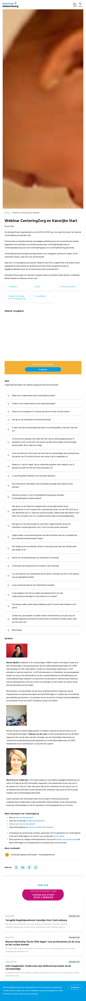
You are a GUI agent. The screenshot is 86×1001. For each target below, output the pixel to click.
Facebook (49, 827)
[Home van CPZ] (10, 5)
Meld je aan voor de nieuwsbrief (22, 824)
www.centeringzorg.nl (24, 817)
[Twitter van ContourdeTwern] (16, 867)
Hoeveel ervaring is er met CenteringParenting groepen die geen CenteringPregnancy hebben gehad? (38, 497)
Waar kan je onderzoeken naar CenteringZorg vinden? (33, 395)
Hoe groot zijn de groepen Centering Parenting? (31, 419)
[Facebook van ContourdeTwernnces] (29, 867)
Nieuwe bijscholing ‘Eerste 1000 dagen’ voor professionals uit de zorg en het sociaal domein (42, 943)
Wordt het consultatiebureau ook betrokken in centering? (35, 557)
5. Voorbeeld (39, 296)
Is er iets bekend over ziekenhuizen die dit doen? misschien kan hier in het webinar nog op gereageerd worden (45, 575)
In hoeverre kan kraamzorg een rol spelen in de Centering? (35, 565)
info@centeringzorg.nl (35, 820)
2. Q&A (37, 286)
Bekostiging (17, 630)
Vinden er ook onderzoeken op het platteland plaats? (34, 403)
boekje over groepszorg (66, 839)
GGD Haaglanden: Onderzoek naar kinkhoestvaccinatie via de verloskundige (38, 967)
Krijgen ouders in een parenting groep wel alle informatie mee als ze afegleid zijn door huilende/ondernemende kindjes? (44, 537)
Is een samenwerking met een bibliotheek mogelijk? (33, 585)
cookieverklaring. (31, 993)
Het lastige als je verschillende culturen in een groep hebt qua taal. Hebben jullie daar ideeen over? (44, 548)
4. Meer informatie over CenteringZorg (17, 297)
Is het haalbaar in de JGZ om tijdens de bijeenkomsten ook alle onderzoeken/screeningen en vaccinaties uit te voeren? (37, 595)
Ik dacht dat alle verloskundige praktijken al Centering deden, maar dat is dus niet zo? (45, 429)
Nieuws (7, 212)
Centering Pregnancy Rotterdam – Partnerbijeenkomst (33, 854)
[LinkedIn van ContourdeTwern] (23, 867)
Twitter (31, 827)
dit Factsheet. (59, 836)
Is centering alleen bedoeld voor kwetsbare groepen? (33, 475)
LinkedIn (38, 827)
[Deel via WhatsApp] (36, 867)
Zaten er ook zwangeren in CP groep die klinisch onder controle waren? (41, 411)
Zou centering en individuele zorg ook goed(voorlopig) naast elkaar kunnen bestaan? (42, 485)
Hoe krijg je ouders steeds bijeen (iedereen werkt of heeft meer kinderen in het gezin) (44, 606)
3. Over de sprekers (67, 286)
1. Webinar (12, 286)
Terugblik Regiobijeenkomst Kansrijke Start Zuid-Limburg (36, 920)
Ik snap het (43, 369)
